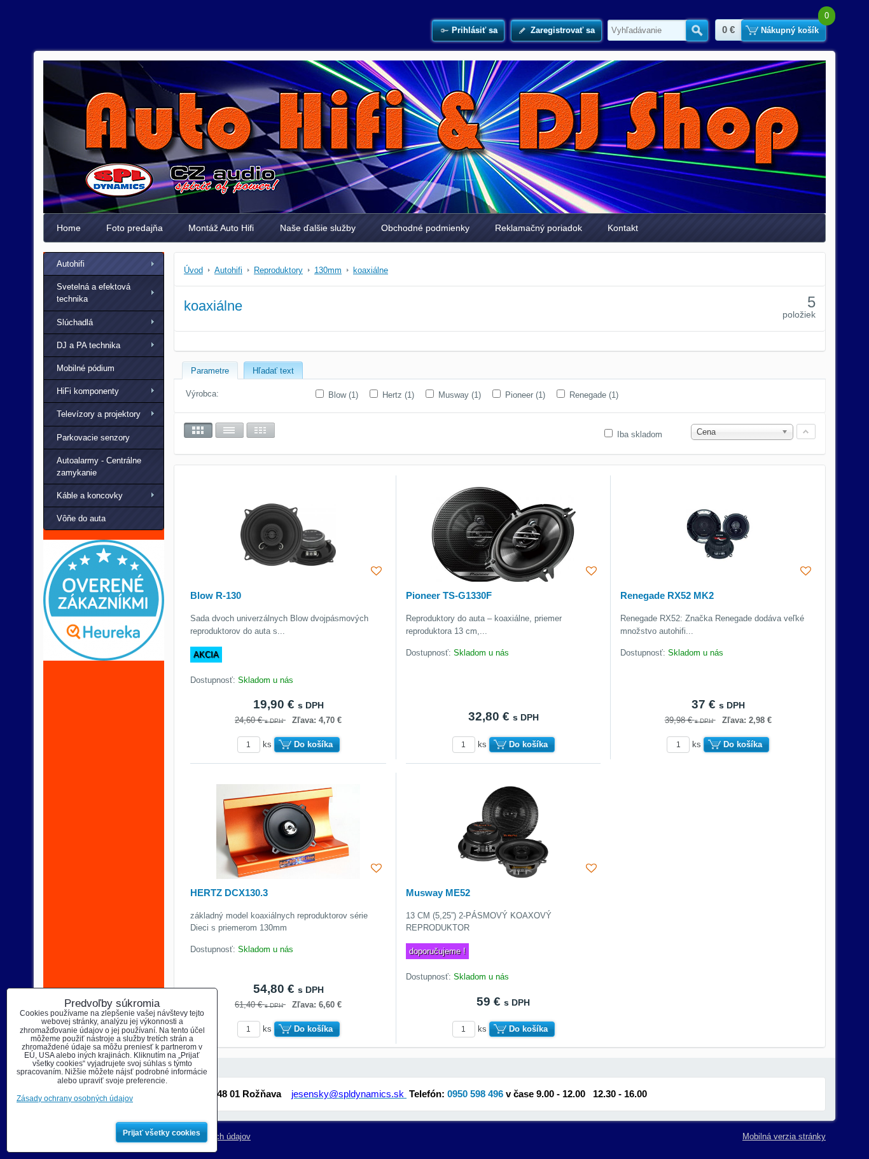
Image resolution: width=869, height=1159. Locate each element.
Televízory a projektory (99, 414)
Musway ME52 (438, 892)
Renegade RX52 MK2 (667, 595)
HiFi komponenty (88, 391)
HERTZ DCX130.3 (229, 892)
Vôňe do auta (81, 518)
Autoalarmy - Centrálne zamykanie (99, 466)
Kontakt (623, 228)
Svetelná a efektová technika (93, 293)
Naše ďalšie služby (318, 228)
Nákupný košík (790, 30)
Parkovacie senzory (93, 437)
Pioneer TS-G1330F (449, 595)
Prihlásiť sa (474, 30)
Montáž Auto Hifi (221, 228)
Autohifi (71, 264)
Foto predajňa (134, 228)
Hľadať (697, 30)
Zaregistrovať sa (563, 30)
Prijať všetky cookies (161, 1132)
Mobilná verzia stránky (784, 1136)
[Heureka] (103, 658)
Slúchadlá (75, 322)
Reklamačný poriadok (538, 228)
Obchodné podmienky (425, 228)
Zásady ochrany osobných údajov (75, 1098)
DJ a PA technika (88, 345)
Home (69, 228)
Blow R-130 (215, 595)
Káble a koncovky (90, 495)
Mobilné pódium (86, 368)
